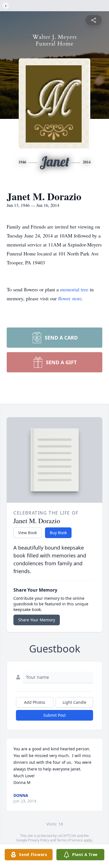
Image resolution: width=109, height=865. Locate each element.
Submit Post (54, 715)
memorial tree (74, 289)
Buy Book (58, 532)
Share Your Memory (36, 619)
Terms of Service (70, 840)
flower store (70, 298)
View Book (27, 532)
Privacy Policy (38, 840)
